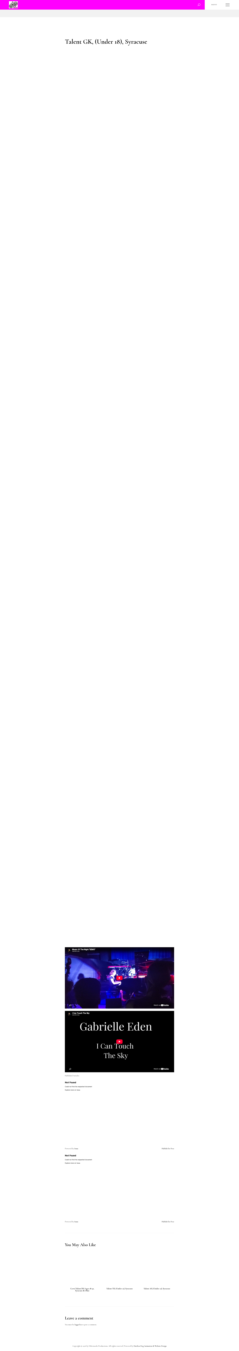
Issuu (76, 1148)
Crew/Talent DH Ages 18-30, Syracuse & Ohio (82, 1290)
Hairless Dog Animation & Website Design (150, 1346)
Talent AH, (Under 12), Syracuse (157, 1289)
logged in (78, 1325)
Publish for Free (168, 1148)
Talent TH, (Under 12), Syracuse (119, 1289)
